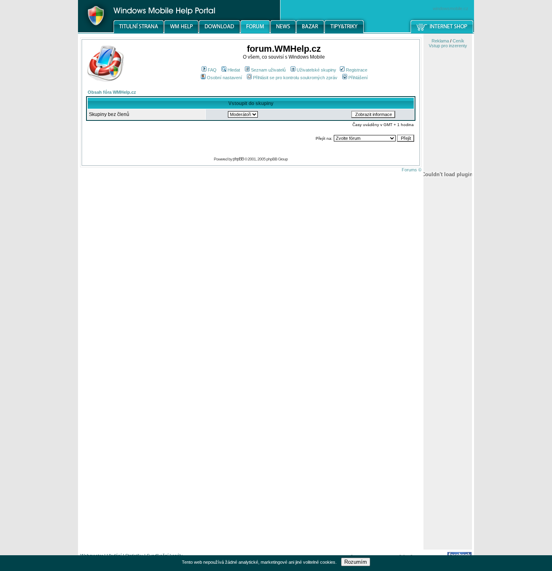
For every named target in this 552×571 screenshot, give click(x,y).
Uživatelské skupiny (316, 69)
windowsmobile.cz (450, 8)
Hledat (234, 69)
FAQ (212, 69)
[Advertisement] (447, 421)
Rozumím (355, 562)
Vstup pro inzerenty (448, 45)
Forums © (411, 169)
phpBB (238, 158)
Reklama (440, 40)
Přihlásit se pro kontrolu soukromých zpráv (295, 77)
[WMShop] (442, 31)
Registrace (356, 69)
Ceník (458, 40)
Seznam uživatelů (268, 69)
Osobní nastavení (224, 77)
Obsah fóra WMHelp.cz (112, 92)
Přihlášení (358, 77)
